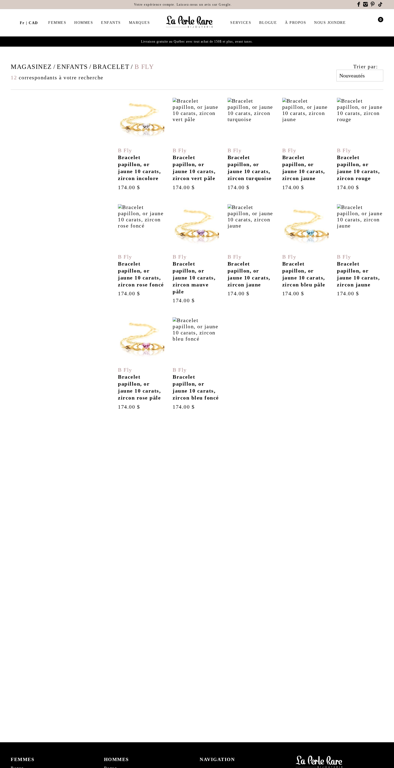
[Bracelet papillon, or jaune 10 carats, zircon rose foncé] (141, 254)
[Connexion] (370, 22)
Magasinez (31, 66)
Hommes (83, 23)
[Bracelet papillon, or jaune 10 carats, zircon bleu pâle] (305, 254)
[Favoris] (124, 137)
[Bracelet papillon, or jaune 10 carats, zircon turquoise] (251, 144)
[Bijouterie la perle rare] (190, 22)
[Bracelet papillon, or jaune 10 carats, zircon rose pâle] (141, 363)
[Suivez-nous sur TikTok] (381, 4)
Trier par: (365, 66)
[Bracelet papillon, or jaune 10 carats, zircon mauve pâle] (196, 254)
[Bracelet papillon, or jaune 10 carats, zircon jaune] (305, 144)
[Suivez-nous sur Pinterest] (373, 4)
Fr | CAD (29, 23)
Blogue (268, 23)
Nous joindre (330, 23)
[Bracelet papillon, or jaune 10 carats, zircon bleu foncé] (196, 363)
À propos (295, 23)
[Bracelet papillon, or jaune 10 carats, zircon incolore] (141, 144)
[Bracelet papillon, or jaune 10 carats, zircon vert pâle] (196, 144)
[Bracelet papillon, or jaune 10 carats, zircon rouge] (360, 144)
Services (240, 23)
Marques (139, 23)
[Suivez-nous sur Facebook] (358, 4)
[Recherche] (13, 22)
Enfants (111, 23)
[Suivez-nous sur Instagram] (365, 4)
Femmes (57, 23)
